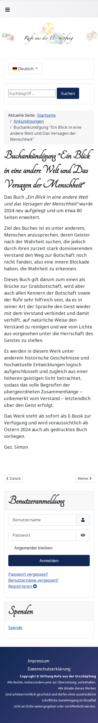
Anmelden (49, 560)
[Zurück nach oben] (89, 713)
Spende (15, 627)
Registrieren (20, 586)
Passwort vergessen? (28, 574)
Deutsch (26, 68)
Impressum (38, 661)
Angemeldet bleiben (33, 548)
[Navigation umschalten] (7, 10)
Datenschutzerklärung (49, 669)
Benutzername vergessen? (33, 580)
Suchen (68, 93)
